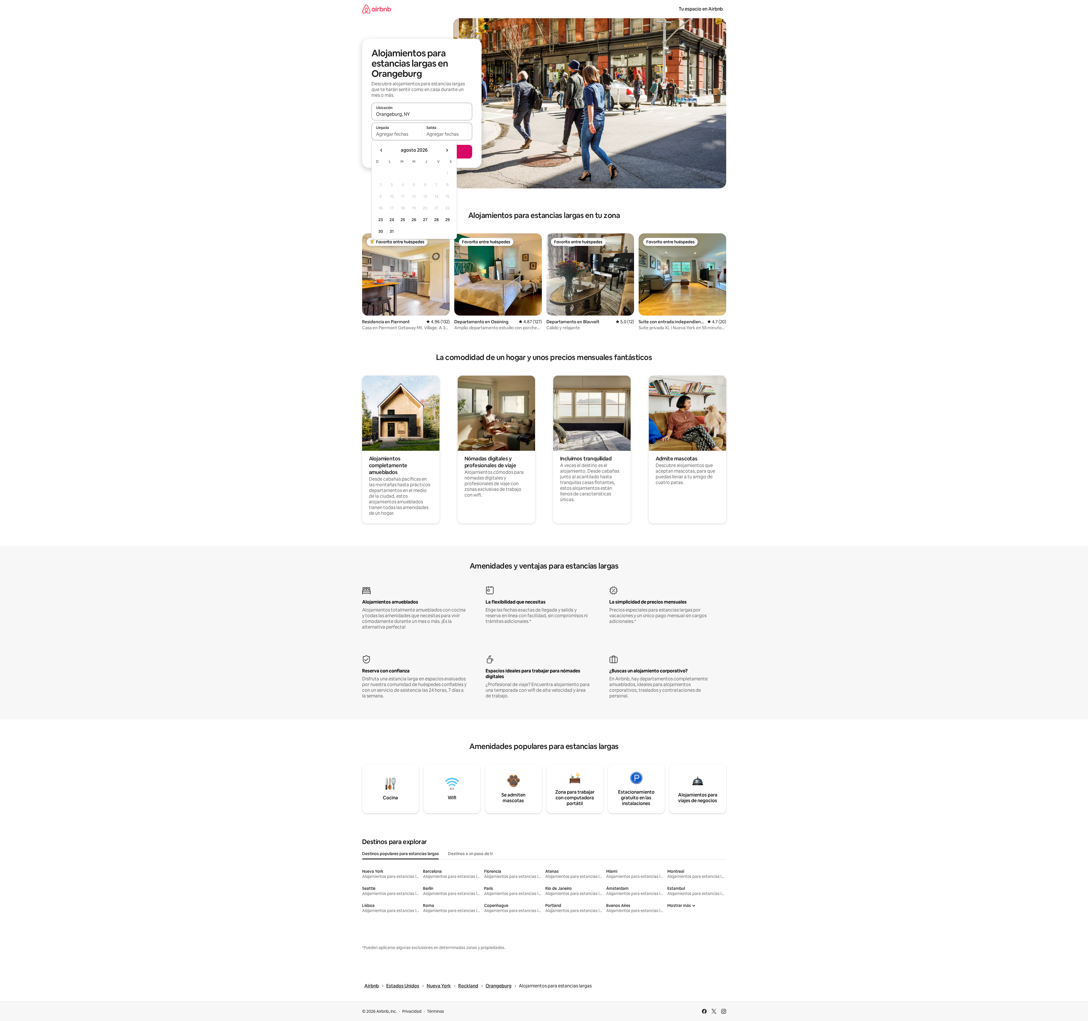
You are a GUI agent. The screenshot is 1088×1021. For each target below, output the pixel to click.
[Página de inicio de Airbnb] (376, 9)
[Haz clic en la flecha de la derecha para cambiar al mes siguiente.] (447, 150)
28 (436, 219)
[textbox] (396, 134)
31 (392, 231)
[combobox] (422, 114)
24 (391, 219)
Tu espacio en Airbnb (701, 9)
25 (402, 219)
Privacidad (412, 1011)
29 (447, 219)
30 (380, 231)
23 (380, 219)
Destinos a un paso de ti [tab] (470, 853)
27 (425, 219)
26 (414, 219)
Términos (435, 1011)
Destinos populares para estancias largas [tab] (400, 853)
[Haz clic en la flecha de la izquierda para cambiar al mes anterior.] (381, 150)
